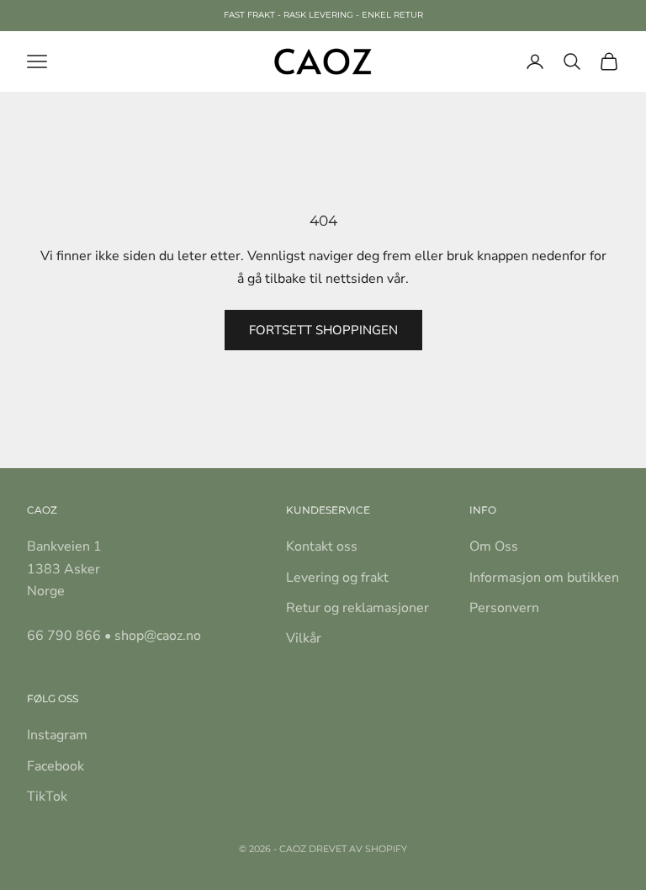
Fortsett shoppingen (323, 330)
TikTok (47, 796)
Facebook (55, 766)
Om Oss (493, 546)
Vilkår (303, 638)
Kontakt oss (321, 546)
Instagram (57, 735)
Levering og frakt (337, 577)
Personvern (504, 608)
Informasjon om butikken (544, 577)
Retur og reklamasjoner (357, 608)
